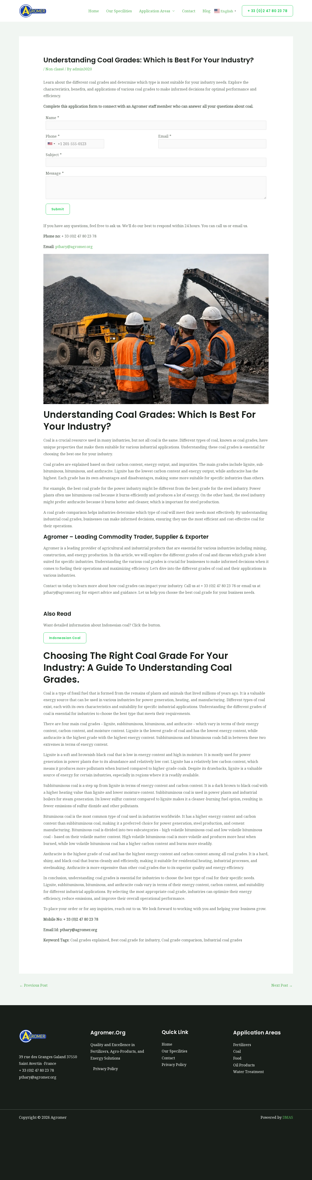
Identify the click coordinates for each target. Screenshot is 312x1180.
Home (93, 10)
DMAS (288, 1117)
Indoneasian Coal (65, 638)
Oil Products (244, 1065)
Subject (52, 154)
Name (51, 117)
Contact (188, 10)
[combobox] (51, 143)
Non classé (54, 69)
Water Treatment (248, 1071)
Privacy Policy (105, 1068)
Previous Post (33, 985)
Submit (57, 209)
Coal (237, 1051)
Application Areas (154, 10)
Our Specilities (119, 10)
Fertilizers (242, 1044)
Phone (51, 136)
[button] (267, 10)
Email (163, 136)
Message (53, 173)
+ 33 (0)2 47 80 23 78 (36, 1070)
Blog (207, 10)
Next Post (282, 985)
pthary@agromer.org (74, 246)
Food (237, 1058)
